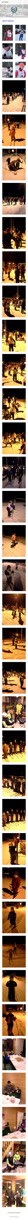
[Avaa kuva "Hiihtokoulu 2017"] (14, 712)
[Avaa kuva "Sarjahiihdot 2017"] (14, 96)
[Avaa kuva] (7, 33)
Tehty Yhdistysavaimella (14, 1216)
